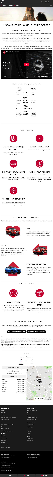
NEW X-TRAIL (4, 412)
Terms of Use (30, 440)
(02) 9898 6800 (15, 371)
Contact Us (29, 429)
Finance (3, 442)
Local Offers (3, 440)
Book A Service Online (32, 410)
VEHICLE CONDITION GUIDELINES (16, 331)
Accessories (29, 415)
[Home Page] (3, 2)
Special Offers (4, 438)
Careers (29, 433)
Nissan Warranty (30, 424)
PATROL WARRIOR (5, 428)
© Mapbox (49, 399)
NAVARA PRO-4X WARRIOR (6, 431)
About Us (29, 431)
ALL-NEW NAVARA (5, 419)
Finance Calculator (5, 445)
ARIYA (2, 426)
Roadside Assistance (31, 422)
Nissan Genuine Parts (31, 419)
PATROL (3, 415)
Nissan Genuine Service (32, 417)
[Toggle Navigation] (51, 5)
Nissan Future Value (5, 447)
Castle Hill (26, 353)
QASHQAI (3, 410)
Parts (28, 412)
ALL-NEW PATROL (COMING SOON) (8, 417)
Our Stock (3, 435)
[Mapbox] (30, 399)
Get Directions (39, 398)
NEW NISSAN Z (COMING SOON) (7, 424)
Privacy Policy (30, 438)
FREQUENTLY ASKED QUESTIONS (36, 331)
